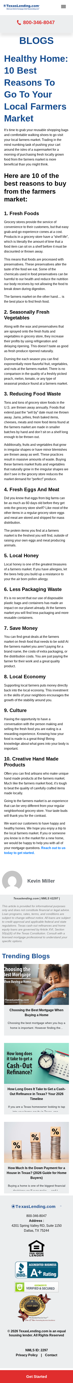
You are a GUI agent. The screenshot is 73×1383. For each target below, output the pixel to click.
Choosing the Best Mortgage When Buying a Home (36, 1012)
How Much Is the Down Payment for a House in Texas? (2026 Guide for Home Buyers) (37, 1173)
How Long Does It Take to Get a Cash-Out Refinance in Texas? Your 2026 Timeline (36, 1094)
